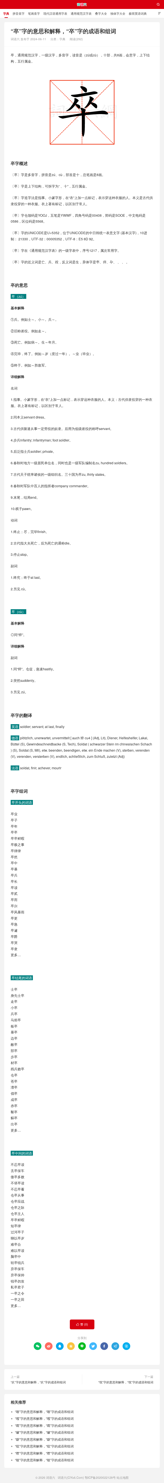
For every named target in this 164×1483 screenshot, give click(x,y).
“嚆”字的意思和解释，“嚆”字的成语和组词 (44, 1425)
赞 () (82, 1324)
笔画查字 (34, 13)
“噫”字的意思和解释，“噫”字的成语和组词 (44, 1446)
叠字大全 (101, 13)
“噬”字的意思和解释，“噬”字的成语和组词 (44, 1460)
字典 (6, 13)
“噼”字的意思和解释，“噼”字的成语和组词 (44, 1439)
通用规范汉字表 (81, 13)
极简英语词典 (138, 13)
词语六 (82, 4)
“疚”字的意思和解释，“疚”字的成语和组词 (38, 1382)
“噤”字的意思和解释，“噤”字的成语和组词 (44, 1453)
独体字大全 (117, 13)
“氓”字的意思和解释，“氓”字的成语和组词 (125, 1382)
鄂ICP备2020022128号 (100, 1477)
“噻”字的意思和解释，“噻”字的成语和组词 (44, 1411)
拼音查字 (19, 13)
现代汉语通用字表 (55, 13)
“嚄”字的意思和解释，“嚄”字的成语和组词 (44, 1418)
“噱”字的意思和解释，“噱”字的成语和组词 (44, 1432)
